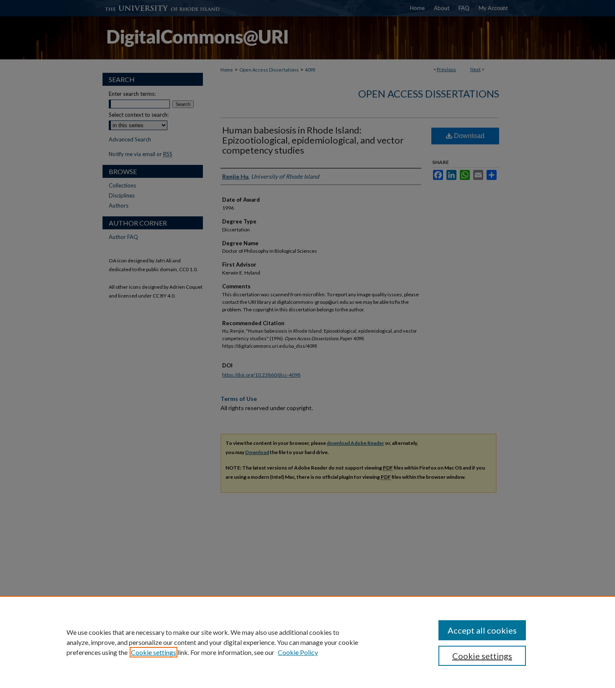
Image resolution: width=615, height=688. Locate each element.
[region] (307, 642)
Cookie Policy (298, 652)
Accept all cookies (482, 630)
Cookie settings (153, 652)
